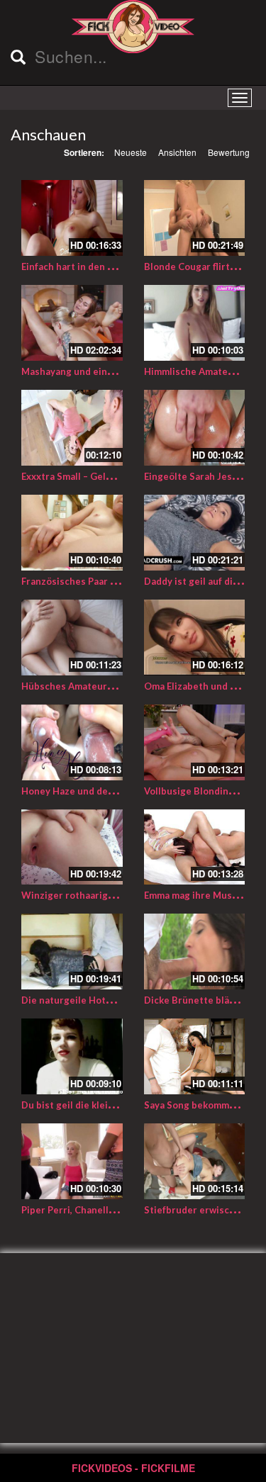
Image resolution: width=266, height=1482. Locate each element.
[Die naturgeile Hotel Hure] (72, 951)
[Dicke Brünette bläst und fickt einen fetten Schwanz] (194, 951)
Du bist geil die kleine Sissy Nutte (97, 1105)
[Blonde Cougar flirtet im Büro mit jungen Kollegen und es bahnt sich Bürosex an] (194, 218)
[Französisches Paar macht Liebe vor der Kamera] (72, 533)
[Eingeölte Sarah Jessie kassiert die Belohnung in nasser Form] (194, 428)
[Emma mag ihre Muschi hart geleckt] (194, 847)
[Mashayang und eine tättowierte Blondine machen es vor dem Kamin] (72, 323)
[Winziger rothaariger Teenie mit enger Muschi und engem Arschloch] (72, 847)
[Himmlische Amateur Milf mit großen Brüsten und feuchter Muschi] (194, 323)
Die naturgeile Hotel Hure (80, 1000)
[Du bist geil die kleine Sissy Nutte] (72, 1056)
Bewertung (229, 152)
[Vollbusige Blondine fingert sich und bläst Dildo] (194, 742)
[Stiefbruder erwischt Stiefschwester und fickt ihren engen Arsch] (194, 1161)
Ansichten (177, 152)
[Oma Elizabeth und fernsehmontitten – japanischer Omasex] (194, 637)
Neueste (130, 152)
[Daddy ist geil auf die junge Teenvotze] (194, 533)
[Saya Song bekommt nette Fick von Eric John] (194, 1056)
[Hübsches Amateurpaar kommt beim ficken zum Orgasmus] (72, 637)
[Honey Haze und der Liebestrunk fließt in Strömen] (72, 742)
